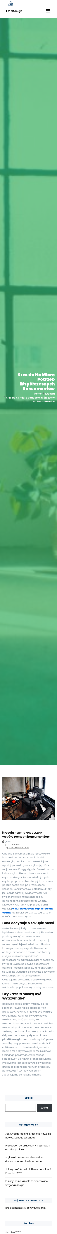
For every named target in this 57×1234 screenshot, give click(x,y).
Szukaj (28, 1098)
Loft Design (14, 11)
